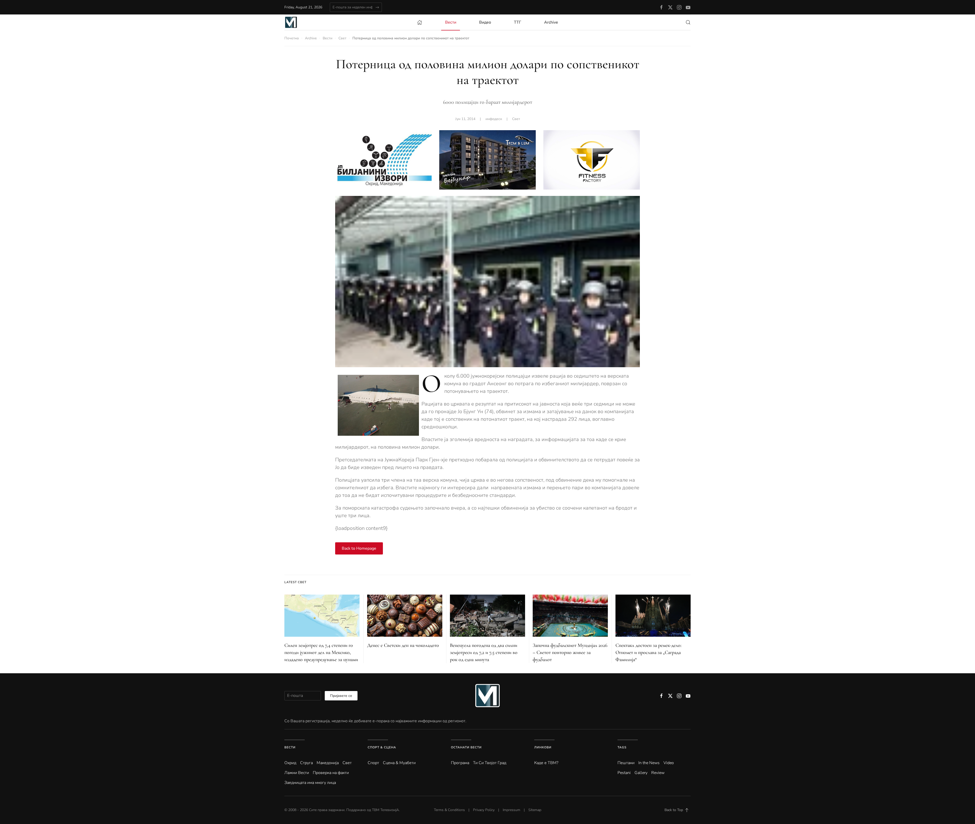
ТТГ (517, 22)
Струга (306, 763)
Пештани (626, 763)
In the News (649, 763)
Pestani (624, 773)
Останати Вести (466, 747)
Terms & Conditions (449, 810)
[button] (688, 22)
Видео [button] (485, 22)
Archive (551, 22)
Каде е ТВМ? (546, 763)
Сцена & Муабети (399, 763)
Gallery (641, 773)
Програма (460, 763)
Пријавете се (341, 695)
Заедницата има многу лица (310, 782)
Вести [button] (450, 22)
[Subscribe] (377, 7)
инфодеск (493, 118)
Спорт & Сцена (382, 747)
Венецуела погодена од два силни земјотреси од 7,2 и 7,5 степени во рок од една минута (483, 652)
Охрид (290, 763)
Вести (290, 747)
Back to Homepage (359, 548)
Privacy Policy (484, 810)
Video (668, 763)
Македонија (328, 763)
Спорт (373, 763)
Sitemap (534, 810)
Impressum (511, 810)
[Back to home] (291, 22)
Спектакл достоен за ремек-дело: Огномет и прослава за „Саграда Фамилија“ (648, 652)
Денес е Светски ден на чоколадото (403, 645)
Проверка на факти (331, 773)
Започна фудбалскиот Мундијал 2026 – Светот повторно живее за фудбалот (570, 652)
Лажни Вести (296, 773)
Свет (516, 118)
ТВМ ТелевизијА (385, 810)
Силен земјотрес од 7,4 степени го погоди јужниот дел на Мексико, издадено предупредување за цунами (321, 652)
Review (657, 773)
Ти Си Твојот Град (489, 763)
